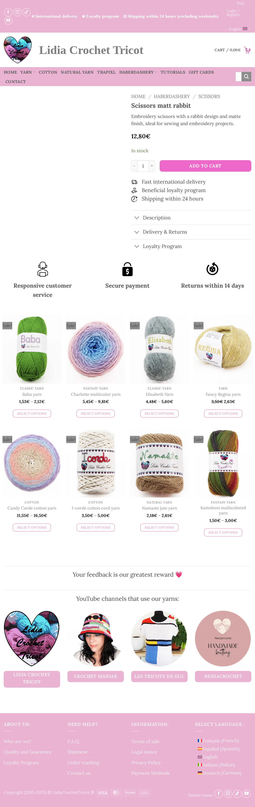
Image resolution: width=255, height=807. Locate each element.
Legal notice (144, 752)
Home (10, 72)
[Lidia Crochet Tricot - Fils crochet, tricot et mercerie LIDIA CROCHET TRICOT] (18, 50)
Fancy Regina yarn (223, 394)
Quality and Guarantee (28, 752)
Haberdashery (136, 72)
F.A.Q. (73, 741)
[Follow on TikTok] (26, 12)
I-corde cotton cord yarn (96, 508)
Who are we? (17, 741)
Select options (32, 413)
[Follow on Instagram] (17, 12)
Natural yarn (77, 72)
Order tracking (83, 762)
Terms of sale (145, 741)
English (235, 29)
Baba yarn (32, 394)
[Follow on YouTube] (8, 20)
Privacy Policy (146, 762)
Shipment (77, 752)
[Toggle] (136, 218)
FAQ (240, 3)
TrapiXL (106, 72)
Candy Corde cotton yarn (31, 508)
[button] (233, 50)
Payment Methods (150, 773)
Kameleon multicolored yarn (223, 510)
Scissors (209, 96)
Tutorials (173, 72)
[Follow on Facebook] (8, 12)
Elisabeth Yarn (159, 394)
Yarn (26, 72)
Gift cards (201, 72)
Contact (15, 81)
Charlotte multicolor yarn (96, 394)
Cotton (48, 72)
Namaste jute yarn (159, 508)
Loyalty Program (21, 762)
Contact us (79, 773)
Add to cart (205, 166)
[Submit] (246, 76)
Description (157, 217)
